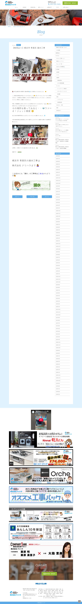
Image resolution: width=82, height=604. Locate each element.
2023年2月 (58, 271)
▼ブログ (57, 55)
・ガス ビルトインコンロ (61, 91)
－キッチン (58, 85)
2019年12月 (58, 375)
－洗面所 (57, 77)
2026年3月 (58, 169)
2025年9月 (58, 186)
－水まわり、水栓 (59, 105)
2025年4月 (58, 199)
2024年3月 (58, 235)
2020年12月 (58, 342)
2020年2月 (58, 369)
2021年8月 (58, 320)
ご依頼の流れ (32, 7)
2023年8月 (58, 254)
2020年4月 (58, 364)
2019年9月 (58, 383)
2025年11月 (58, 180)
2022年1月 (58, 306)
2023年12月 (58, 243)
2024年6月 (58, 227)
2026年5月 (58, 164)
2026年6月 (58, 161)
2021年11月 (58, 312)
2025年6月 (58, 194)
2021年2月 (58, 336)
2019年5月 (58, 394)
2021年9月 (58, 317)
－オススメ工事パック (60, 58)
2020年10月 (58, 347)
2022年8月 (58, 287)
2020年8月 (58, 353)
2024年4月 (58, 232)
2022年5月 (58, 295)
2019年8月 (58, 386)
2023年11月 (58, 246)
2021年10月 (58, 314)
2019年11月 (58, 377)
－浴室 (57, 96)
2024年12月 (58, 210)
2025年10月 (58, 183)
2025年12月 (58, 177)
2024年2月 (58, 238)
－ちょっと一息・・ (60, 63)
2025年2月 (58, 205)
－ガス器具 (58, 50)
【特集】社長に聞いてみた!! (61, 47)
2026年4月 (58, 166)
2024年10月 (58, 216)
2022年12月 (58, 276)
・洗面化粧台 (59, 80)
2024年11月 (58, 213)
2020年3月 (58, 366)
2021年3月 (58, 334)
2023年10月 (58, 249)
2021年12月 (58, 309)
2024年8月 (58, 221)
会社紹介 (24, 7)
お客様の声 (49, 7)
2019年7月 (58, 388)
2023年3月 (58, 268)
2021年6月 (58, 325)
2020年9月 (58, 350)
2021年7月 (58, 323)
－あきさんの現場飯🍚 (60, 66)
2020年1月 (58, 372)
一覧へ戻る (32, 196)
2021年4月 (58, 331)
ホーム (16, 7)
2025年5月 (58, 197)
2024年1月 (58, 240)
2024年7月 (58, 224)
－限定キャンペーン (60, 61)
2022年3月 (58, 301)
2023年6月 (58, 260)
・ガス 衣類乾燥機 (60, 83)
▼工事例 (57, 69)
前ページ (17, 196)
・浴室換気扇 (59, 102)
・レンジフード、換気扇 (61, 88)
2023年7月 (58, 257)
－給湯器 (57, 72)
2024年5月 (58, 229)
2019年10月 (58, 380)
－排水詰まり (58, 110)
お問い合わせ (65, 7)
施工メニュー (41, 7)
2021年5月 (58, 328)
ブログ (57, 7)
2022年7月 (58, 290)
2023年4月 (58, 265)
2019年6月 (58, 391)
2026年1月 (58, 175)
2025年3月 (58, 202)
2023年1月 (58, 273)
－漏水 (57, 107)
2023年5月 (58, 262)
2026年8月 (58, 155)
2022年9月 (58, 284)
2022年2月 (58, 303)
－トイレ (57, 74)
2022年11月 (58, 279)
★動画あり (9, 26)
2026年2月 (58, 172)
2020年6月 (58, 358)
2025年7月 (58, 191)
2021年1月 (58, 339)
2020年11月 (58, 345)
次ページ (47, 196)
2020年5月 (58, 361)
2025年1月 (58, 208)
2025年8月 (58, 188)
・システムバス (59, 99)
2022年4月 (58, 298)
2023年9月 (58, 251)
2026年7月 (58, 158)
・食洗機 (58, 94)
